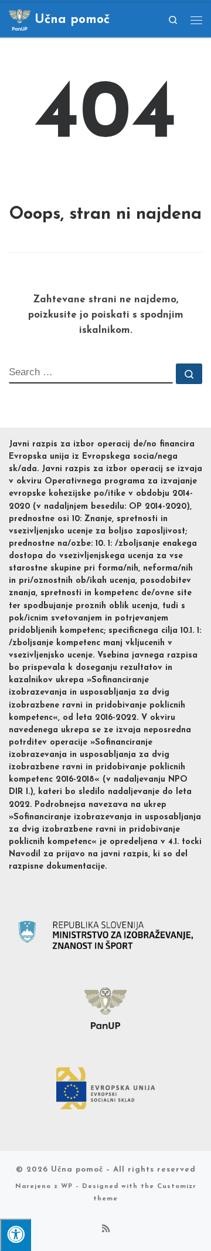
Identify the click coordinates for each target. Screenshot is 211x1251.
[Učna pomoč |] (19, 18)
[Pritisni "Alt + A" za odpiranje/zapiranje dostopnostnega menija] (15, 1235)
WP (67, 1186)
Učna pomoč (77, 1169)
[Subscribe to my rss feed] (106, 1230)
